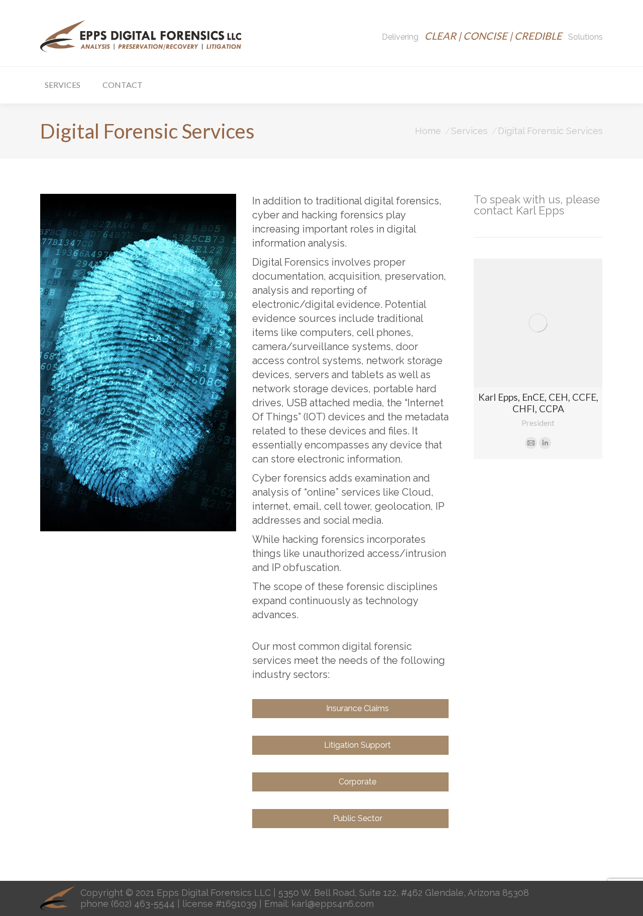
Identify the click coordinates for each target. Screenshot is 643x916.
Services (469, 131)
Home (428, 131)
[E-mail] (531, 443)
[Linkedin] (545, 443)
